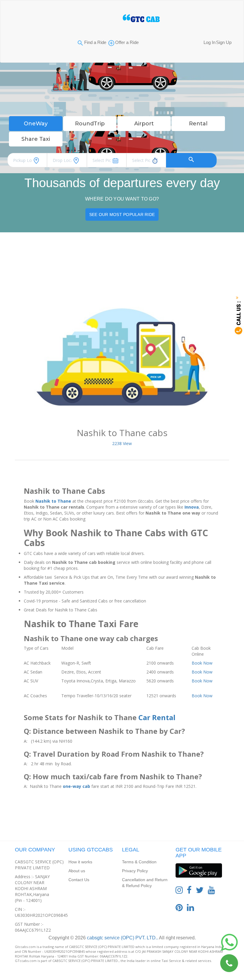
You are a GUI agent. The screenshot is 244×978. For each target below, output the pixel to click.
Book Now (202, 663)
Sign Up (224, 42)
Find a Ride (95, 42)
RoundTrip (90, 123)
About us (76, 870)
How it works (80, 861)
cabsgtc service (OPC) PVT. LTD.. (122, 937)
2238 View (122, 443)
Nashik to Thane (53, 501)
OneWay (36, 123)
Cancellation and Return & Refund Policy (145, 882)
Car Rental (157, 717)
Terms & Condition (139, 861)
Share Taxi (35, 139)
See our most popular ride (122, 214)
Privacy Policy (135, 870)
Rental (198, 123)
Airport (144, 123)
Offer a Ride (127, 42)
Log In (209, 42)
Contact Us (78, 879)
